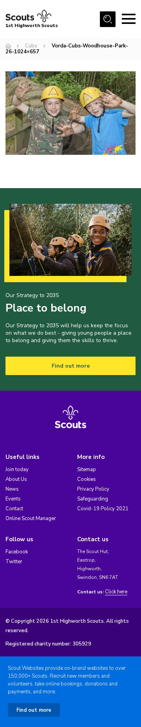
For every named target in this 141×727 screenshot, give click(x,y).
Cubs (31, 45)
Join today (17, 469)
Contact (14, 508)
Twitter (13, 561)
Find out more (71, 366)
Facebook (16, 551)
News (12, 489)
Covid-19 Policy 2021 (102, 508)
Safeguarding (92, 498)
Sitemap (86, 469)
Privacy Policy (93, 489)
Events (13, 498)
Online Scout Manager (30, 518)
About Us (16, 479)
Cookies (86, 479)
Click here (116, 592)
